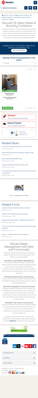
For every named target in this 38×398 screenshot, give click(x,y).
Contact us (13, 321)
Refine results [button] (8, 108)
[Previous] (26, 69)
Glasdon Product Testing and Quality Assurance (15, 214)
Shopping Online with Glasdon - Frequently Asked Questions (18, 220)
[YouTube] (26, 346)
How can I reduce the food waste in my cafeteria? (15, 234)
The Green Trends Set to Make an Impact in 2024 (15, 165)
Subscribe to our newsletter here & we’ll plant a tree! (18, 335)
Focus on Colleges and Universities (19, 195)
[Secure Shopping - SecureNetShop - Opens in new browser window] (12, 370)
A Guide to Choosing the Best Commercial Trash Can (16, 208)
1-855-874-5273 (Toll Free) (9, 8)
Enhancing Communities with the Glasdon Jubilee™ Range (17, 152)
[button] (35, 8)
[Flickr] (22, 346)
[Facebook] (34, 346)
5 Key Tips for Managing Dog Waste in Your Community (17, 146)
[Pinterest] (30, 346)
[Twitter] (18, 346)
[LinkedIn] (14, 346)
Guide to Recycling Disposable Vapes (12, 158)
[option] (19, 329)
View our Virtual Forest (19, 50)
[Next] (34, 69)
